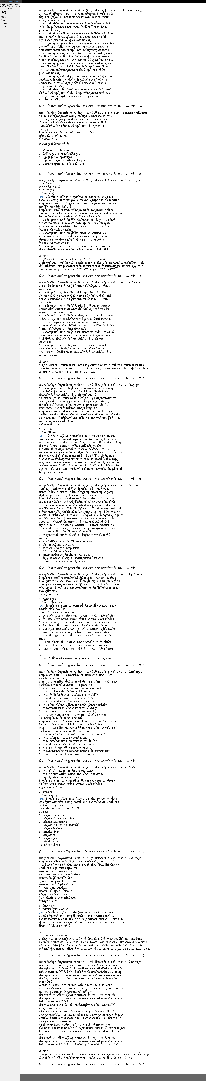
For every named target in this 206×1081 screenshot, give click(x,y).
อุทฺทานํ (11, 1)
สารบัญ (3, 26)
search (16, 1)
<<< (2, 1)
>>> (6, 1)
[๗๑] (41, 196)
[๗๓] (41, 605)
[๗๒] (41, 435)
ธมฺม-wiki (4, 23)
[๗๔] (41, 798)
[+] (20, 1)
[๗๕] (41, 912)
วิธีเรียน (3, 17)
